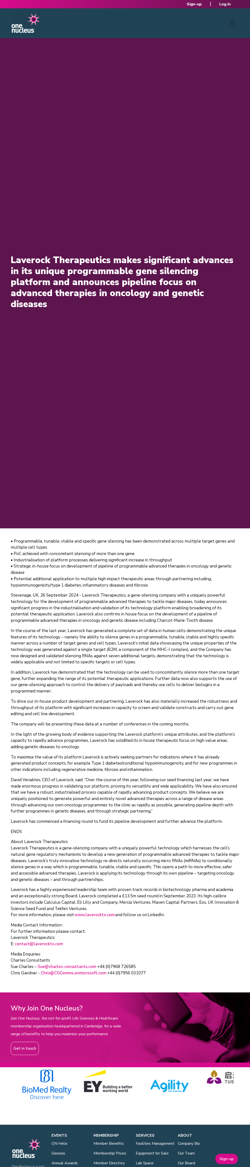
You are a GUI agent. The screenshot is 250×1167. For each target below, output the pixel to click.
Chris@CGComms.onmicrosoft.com (73, 973)
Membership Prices (110, 1153)
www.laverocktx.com (94, 915)
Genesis (58, 1153)
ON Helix (59, 1143)
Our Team (186, 1153)
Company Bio (189, 1143)
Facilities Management (155, 1143)
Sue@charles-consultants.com (67, 966)
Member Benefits (109, 1143)
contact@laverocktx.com (39, 944)
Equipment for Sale (152, 1153)
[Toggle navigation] (232, 23)
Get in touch (24, 1048)
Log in (225, 4)
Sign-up (194, 4)
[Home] (25, 23)
